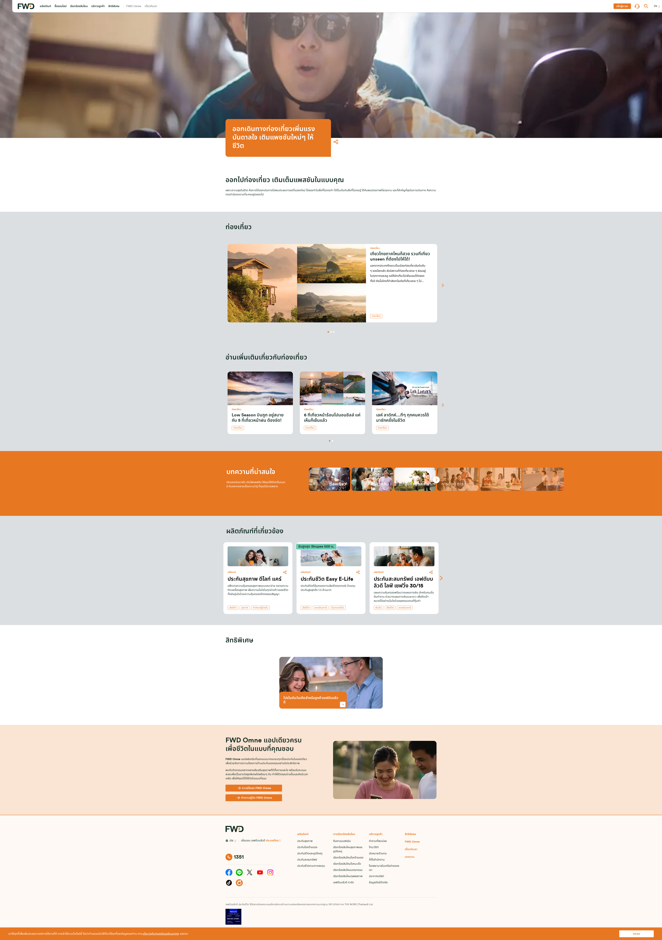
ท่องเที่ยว (376, 316)
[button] (45, 6)
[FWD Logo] (26, 6)
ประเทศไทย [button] (272, 840)
